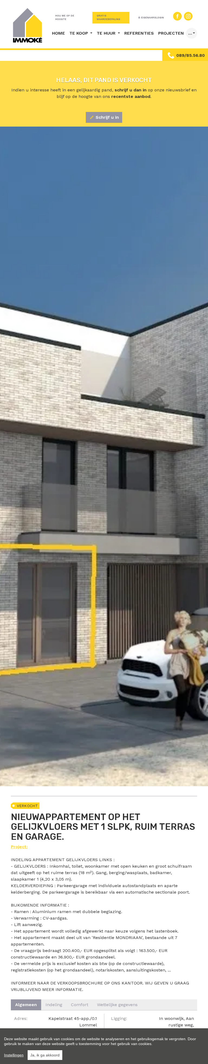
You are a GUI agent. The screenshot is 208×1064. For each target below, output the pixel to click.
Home (58, 33)
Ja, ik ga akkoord (45, 1055)
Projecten (171, 33)
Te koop (79, 33)
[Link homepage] (27, 25)
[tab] (26, 1004)
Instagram (188, 16)
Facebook (177, 16)
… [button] (190, 33)
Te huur (107, 33)
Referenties (139, 33)
